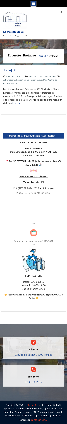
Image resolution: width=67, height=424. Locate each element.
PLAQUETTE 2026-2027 (26, 188)
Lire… (15, 103)
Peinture (14, 83)
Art (4, 79)
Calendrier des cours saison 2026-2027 (33, 241)
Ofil (45, 79)
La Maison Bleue (13, 32)
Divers (41, 76)
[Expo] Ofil (10, 70)
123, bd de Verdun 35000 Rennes (33, 354)
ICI (42, 182)
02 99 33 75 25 (33, 382)
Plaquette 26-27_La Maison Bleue (33, 192)
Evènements (50, 76)
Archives (33, 76)
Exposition (21, 79)
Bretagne (11, 79)
